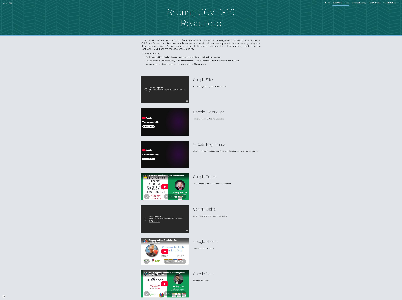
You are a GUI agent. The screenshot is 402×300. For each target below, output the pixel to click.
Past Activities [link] (375, 3)
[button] (399, 2)
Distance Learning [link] (359, 3)
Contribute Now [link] (389, 3)
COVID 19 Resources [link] (341, 3)
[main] (201, 18)
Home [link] (327, 3)
